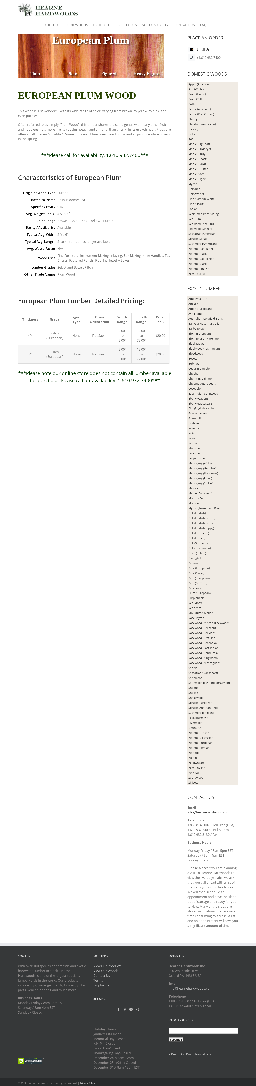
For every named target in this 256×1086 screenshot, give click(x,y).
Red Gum (194, 219)
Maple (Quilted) (198, 169)
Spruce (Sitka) (197, 239)
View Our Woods (105, 971)
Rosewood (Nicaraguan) (204, 663)
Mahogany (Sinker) (200, 483)
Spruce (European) (200, 703)
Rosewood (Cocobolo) (202, 643)
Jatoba (192, 443)
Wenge (193, 758)
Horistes (193, 423)
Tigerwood (195, 723)
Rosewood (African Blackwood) (208, 623)
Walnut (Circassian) (201, 738)
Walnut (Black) (197, 254)
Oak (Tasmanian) (199, 548)
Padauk (193, 563)
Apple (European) (200, 309)
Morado (193, 503)
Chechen (194, 373)
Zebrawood (195, 777)
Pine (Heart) (196, 204)
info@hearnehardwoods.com (209, 812)
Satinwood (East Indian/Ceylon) (209, 683)
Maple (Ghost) (197, 159)
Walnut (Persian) (199, 748)
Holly (191, 134)
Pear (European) (199, 568)
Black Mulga (196, 343)
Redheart (194, 608)
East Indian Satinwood (203, 393)
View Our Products (107, 966)
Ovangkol (194, 558)
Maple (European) (200, 493)
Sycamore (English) (201, 713)
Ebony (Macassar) (200, 403)
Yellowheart (196, 763)
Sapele (192, 668)
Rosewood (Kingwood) (203, 658)
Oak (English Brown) (201, 518)
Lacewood (195, 453)
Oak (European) (198, 533)
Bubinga (194, 363)
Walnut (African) (199, 733)
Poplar (192, 209)
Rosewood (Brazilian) (202, 638)
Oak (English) (197, 513)
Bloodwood (195, 353)
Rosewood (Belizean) (202, 628)
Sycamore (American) (202, 244)
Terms (98, 980)
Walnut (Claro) (197, 264)
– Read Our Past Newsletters (190, 1054)
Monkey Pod (196, 498)
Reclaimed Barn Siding (203, 214)
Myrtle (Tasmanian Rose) (204, 508)
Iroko (191, 433)
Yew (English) (197, 767)
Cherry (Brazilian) (200, 378)
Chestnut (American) (202, 124)
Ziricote (193, 782)
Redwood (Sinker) (200, 229)
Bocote (192, 358)
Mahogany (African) (201, 463)
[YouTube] (131, 1009)
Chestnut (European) (202, 383)
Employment (103, 985)
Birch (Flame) (197, 94)
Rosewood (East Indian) (203, 648)
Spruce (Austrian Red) (203, 708)
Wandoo (193, 753)
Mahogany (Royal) (200, 478)
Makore (193, 488)
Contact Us (101, 975)
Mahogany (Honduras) (203, 473)
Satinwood (195, 678)
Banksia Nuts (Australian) (205, 323)
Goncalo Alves (197, 413)
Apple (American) (199, 84)
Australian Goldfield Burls (205, 318)
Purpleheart (196, 598)
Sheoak (193, 693)
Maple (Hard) (197, 164)
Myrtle (192, 184)
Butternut (194, 104)
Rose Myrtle (196, 618)
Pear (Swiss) (196, 573)
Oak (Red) (194, 189)
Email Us (203, 49)
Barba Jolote (196, 328)
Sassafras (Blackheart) (203, 673)
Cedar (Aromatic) (199, 109)
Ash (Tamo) (195, 314)
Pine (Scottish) (197, 583)
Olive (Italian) (197, 553)
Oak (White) (196, 194)
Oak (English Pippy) (201, 528)
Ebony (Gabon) (198, 398)
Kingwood (195, 448)
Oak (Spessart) (198, 543)
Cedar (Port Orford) (201, 114)
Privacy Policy (87, 1083)
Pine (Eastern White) (201, 199)
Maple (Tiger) (197, 179)
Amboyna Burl (197, 299)
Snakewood (196, 698)
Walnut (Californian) (201, 259)
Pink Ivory (194, 588)
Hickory (193, 129)
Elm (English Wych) (201, 408)
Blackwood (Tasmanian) (204, 348)
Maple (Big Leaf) (199, 144)
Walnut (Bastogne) (200, 249)
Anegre (193, 304)
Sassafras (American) (202, 234)
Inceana (193, 428)
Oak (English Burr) (200, 523)
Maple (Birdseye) (199, 149)
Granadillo (195, 418)
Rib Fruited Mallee (200, 613)
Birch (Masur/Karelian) (203, 338)
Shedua (193, 688)
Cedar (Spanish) (199, 368)
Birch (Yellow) (197, 99)
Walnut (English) (199, 269)
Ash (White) (196, 89)
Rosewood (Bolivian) (201, 633)
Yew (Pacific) (196, 274)
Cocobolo (194, 388)
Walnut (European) (200, 743)
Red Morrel (195, 603)
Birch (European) (199, 333)
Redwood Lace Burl (201, 224)
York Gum (194, 772)
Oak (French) (196, 538)
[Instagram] (137, 1009)
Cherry (192, 119)
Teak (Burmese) (198, 718)
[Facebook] (118, 1009)
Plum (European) (199, 593)
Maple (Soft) (196, 174)
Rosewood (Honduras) (203, 653)
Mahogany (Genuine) (202, 468)
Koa (190, 139)
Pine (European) (199, 578)
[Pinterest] (124, 1009)
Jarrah (192, 438)
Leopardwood (197, 458)
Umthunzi (195, 728)
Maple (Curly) (197, 154)
